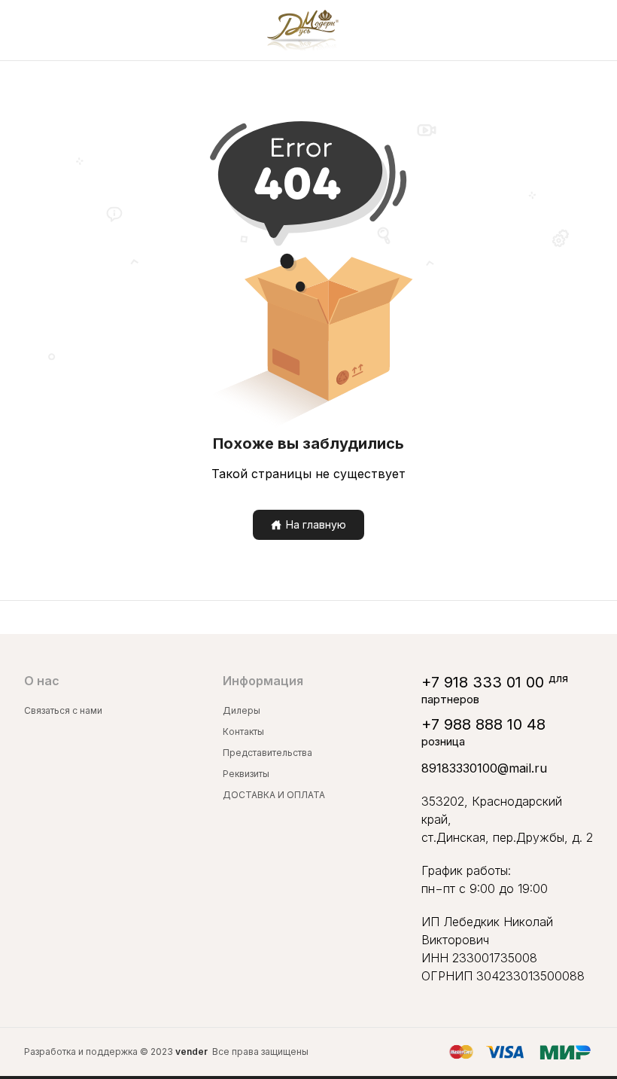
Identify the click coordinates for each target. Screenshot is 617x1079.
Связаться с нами (63, 710)
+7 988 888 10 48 (483, 724)
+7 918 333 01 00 (482, 682)
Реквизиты (246, 773)
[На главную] (303, 30)
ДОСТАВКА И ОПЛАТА (274, 794)
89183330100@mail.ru (484, 768)
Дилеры (241, 710)
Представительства (267, 752)
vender (191, 1051)
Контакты (243, 731)
